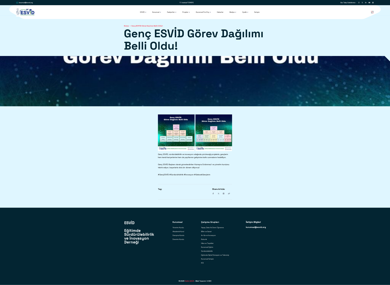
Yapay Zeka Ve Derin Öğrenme (212, 227)
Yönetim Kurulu (178, 227)
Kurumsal (155, 12)
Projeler (185, 12)
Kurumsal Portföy (202, 12)
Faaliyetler (171, 12)
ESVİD (142, 12)
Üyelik (244, 12)
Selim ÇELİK (189, 281)
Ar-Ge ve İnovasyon (208, 235)
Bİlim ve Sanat (206, 231)
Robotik (204, 239)
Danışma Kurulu (178, 235)
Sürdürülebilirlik (207, 251)
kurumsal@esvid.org (26, 3)
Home (126, 26)
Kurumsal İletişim (207, 259)
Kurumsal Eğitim (207, 247)
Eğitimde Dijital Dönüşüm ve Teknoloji (215, 255)
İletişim (257, 12)
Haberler (220, 12)
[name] (359, 2)
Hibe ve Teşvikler (207, 243)
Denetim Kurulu (178, 239)
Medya (232, 12)
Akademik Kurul (178, 231)
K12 (202, 263)
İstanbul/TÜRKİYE (188, 3)
